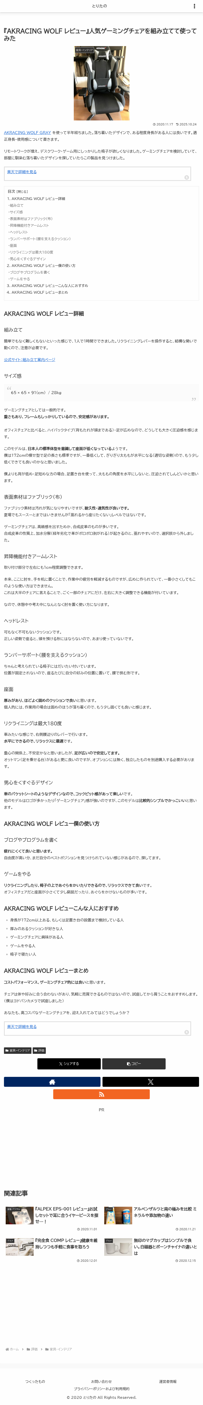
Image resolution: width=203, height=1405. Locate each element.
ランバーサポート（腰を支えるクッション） (40, 239)
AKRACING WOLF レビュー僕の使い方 (44, 265)
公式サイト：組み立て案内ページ (29, 360)
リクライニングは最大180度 (31, 252)
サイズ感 (16, 212)
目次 (11, 191)
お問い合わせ (101, 1381)
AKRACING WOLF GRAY (27, 133)
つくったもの (35, 1381)
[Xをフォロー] (150, 1082)
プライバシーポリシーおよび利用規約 (101, 1389)
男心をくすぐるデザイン (28, 259)
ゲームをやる (20, 279)
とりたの (99, 6)
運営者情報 (168, 1381)
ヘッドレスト (19, 232)
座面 (13, 245)
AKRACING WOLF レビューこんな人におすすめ (50, 285)
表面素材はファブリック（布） (31, 219)
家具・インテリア (20, 1050)
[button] (134, 1063)
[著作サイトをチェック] (52, 1082)
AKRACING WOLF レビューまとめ (40, 292)
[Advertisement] (101, 1148)
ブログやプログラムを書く (30, 272)
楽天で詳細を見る (22, 172)
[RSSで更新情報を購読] (101, 1094)
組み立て (17, 205)
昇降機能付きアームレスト (29, 225)
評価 (41, 1050)
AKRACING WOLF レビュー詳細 (38, 199)
